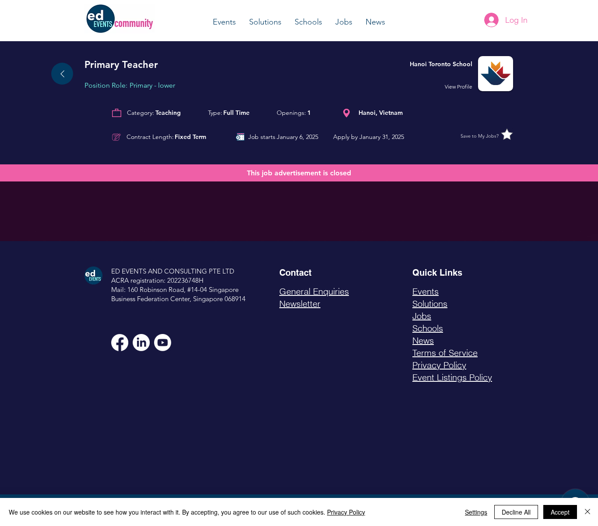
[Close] (587, 512)
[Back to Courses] (62, 74)
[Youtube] (162, 342)
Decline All (516, 512)
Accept (560, 512)
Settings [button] (476, 512)
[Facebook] (119, 342)
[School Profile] (451, 73)
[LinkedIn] (141, 342)
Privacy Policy (346, 512)
